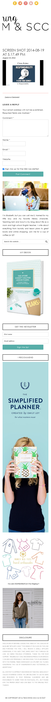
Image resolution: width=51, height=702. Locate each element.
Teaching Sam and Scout (26, 27)
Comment (8, 118)
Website (6, 159)
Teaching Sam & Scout (34, 698)
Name (6, 140)
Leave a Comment (12, 97)
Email (6, 149)
